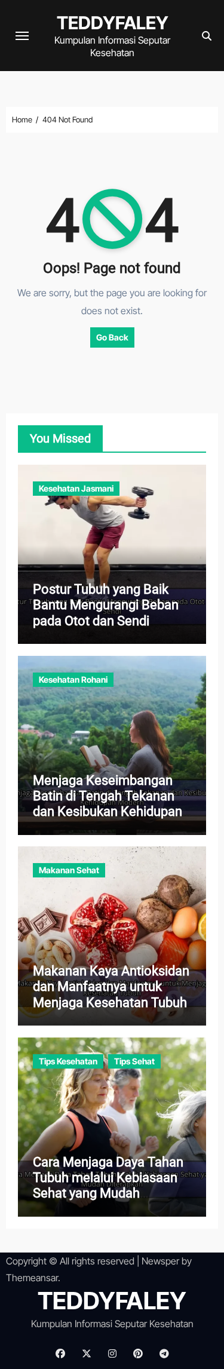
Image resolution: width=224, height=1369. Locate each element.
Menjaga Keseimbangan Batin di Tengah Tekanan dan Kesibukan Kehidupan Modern (107, 804)
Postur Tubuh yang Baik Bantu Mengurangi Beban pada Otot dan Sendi (106, 605)
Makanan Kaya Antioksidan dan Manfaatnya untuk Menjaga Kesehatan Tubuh (111, 986)
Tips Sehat (134, 1061)
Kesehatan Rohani (73, 679)
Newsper (160, 1261)
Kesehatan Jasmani (76, 488)
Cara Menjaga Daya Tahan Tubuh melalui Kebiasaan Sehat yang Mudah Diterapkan (108, 1186)
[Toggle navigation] (22, 36)
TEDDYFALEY (112, 22)
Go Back (112, 337)
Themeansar (32, 1278)
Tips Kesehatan (68, 1061)
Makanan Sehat (69, 870)
